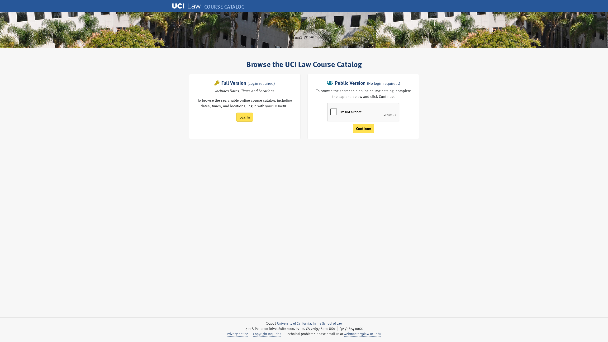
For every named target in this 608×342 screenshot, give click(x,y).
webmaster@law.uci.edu (362, 333)
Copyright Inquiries (267, 333)
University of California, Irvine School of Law (309, 323)
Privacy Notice (237, 333)
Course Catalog (224, 6)
